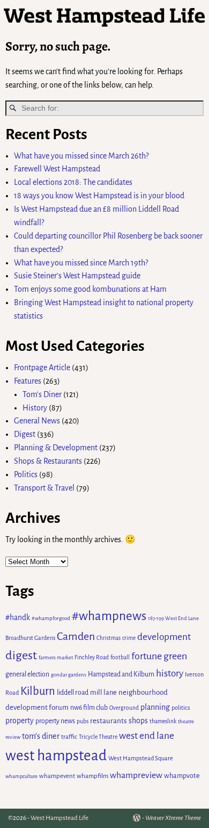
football (120, 657)
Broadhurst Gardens (30, 638)
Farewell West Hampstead (57, 168)
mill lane (103, 692)
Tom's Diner (42, 394)
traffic (69, 736)
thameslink (163, 721)
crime (129, 638)
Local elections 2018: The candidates (73, 182)
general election (27, 674)
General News (37, 420)
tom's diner (40, 736)
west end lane (146, 735)
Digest (24, 434)
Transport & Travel (44, 488)
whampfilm (92, 776)
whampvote (182, 776)
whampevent (57, 776)
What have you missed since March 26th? (81, 156)
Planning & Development (56, 447)
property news (55, 721)
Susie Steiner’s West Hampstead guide (77, 275)
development (164, 637)
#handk (17, 618)
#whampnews (109, 616)
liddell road (72, 692)
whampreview (136, 775)
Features (27, 381)
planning (155, 707)
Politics (26, 474)
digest (21, 655)
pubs (82, 721)
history (169, 673)
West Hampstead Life (59, 818)
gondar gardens (68, 675)
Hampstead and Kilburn (121, 674)
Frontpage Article (42, 367)
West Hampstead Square (140, 758)
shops (138, 720)
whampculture (21, 776)
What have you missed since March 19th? (81, 262)
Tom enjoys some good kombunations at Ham (90, 289)
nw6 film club (89, 707)
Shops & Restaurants (48, 461)
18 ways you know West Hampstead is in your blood (99, 195)
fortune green (159, 656)
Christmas (108, 638)
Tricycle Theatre (98, 737)
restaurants (108, 721)
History (35, 408)
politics (180, 707)
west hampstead (56, 756)
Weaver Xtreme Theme (173, 818)
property (19, 720)
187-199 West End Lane (173, 618)
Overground (124, 708)
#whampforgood (51, 618)
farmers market (56, 657)
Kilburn (37, 691)
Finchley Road (91, 657)
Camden (76, 636)
